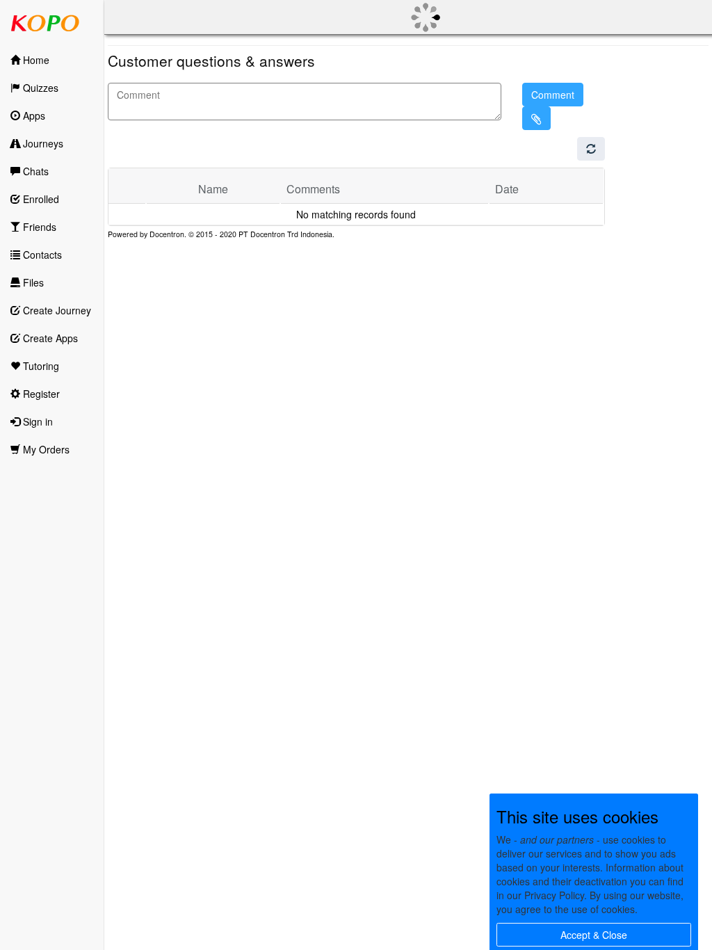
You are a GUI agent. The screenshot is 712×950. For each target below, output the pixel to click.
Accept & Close (593, 935)
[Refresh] (591, 149)
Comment (552, 95)
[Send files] (536, 118)
